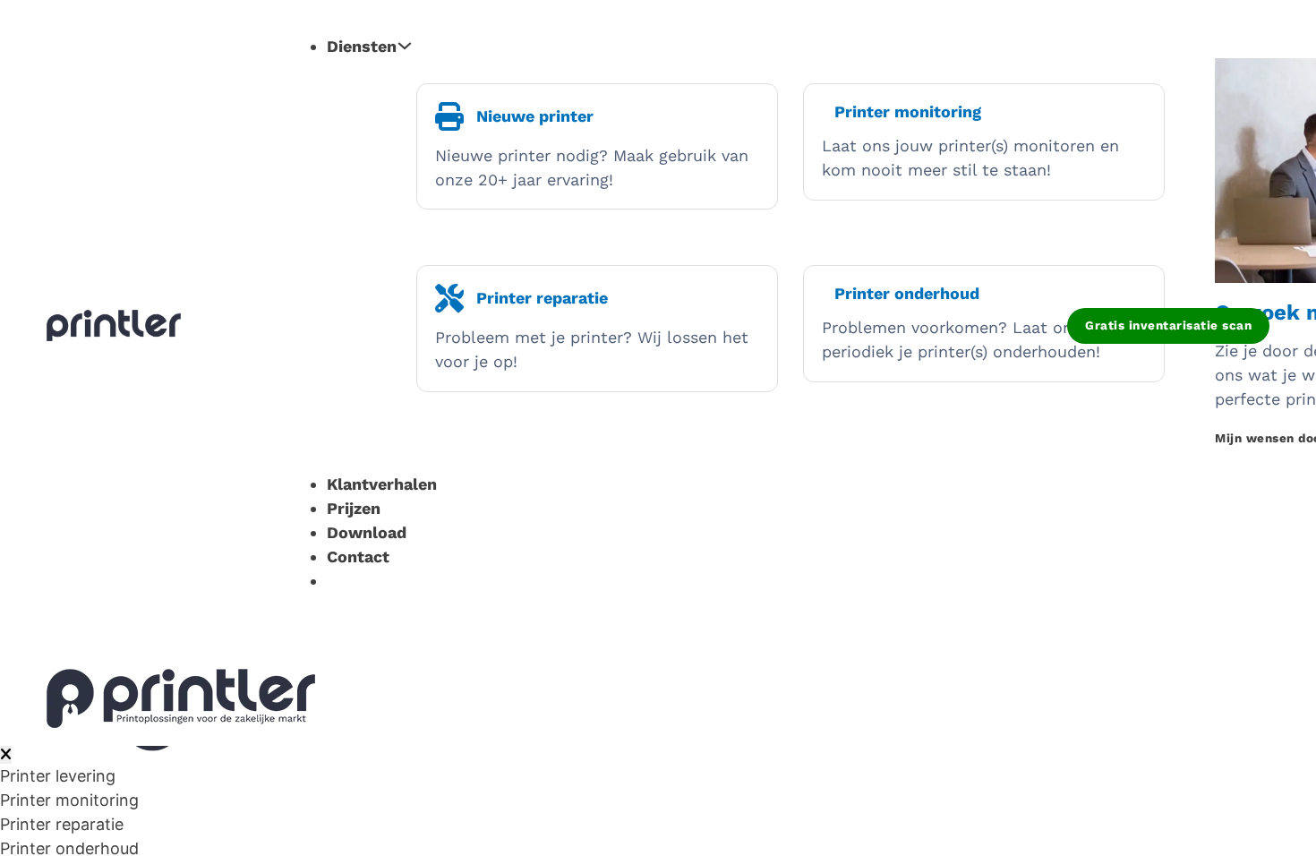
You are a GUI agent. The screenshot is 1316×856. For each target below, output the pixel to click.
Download (366, 532)
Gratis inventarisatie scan (1168, 325)
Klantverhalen (382, 484)
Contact (358, 556)
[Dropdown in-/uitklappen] (405, 46)
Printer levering (57, 775)
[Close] (6, 755)
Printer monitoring (69, 800)
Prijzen (353, 508)
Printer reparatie (62, 824)
